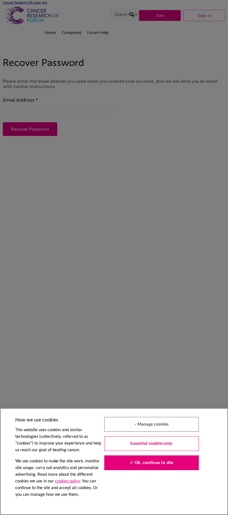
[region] (114, 461)
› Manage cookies (152, 424)
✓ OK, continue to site (152, 463)
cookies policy (67, 481)
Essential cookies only (151, 443)
